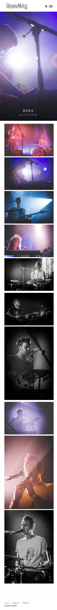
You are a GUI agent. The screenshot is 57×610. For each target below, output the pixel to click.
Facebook (25, 603)
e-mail (6, 603)
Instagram (15, 603)
